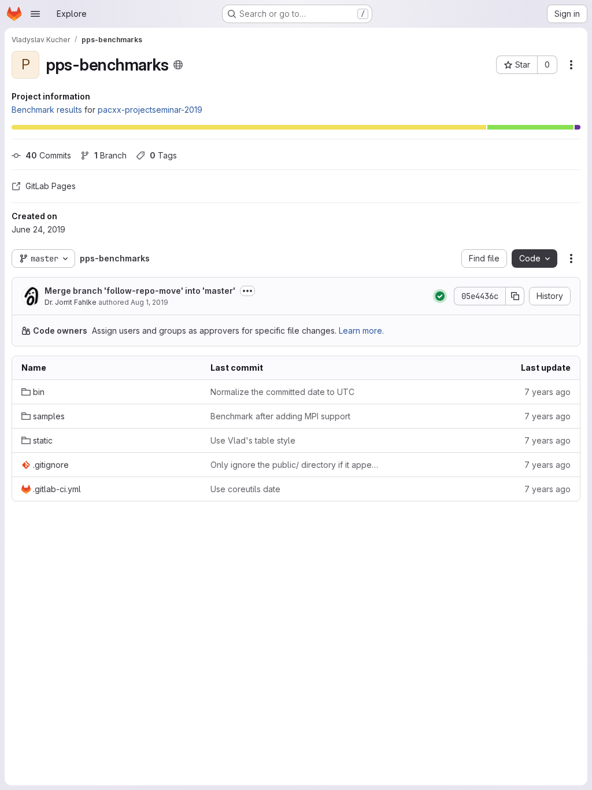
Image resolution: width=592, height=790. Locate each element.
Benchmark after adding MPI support (280, 416)
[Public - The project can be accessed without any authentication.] (178, 64)
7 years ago (547, 392)
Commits (48, 155)
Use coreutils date (245, 489)
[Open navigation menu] (35, 14)
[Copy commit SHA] (515, 296)
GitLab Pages (50, 186)
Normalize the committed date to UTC (282, 392)
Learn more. (361, 330)
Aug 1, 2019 (149, 302)
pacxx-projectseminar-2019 (150, 110)
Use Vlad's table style (252, 440)
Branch (110, 155)
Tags (163, 155)
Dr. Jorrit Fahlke (71, 302)
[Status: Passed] (440, 296)
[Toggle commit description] (247, 291)
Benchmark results (47, 110)
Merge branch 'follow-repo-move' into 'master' (140, 291)
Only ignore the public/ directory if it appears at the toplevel (295, 465)
